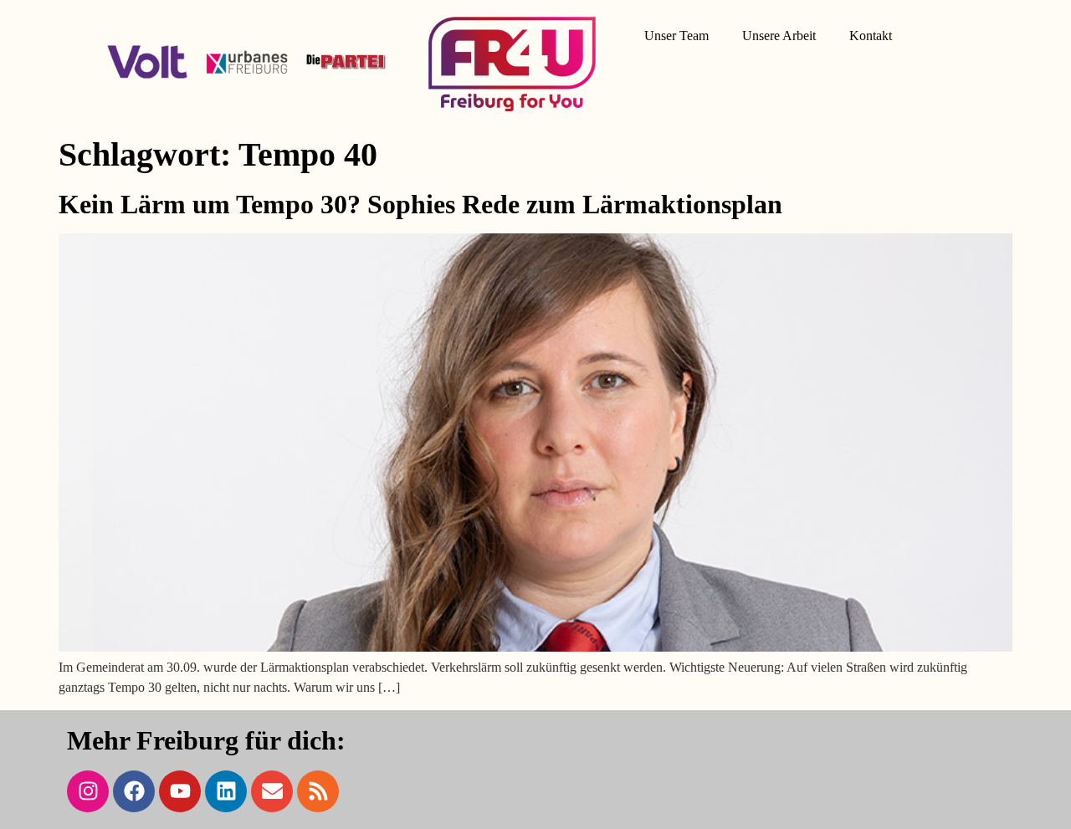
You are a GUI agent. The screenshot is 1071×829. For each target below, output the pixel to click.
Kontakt (870, 35)
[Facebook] (134, 791)
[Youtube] (180, 791)
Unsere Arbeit (779, 35)
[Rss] (318, 791)
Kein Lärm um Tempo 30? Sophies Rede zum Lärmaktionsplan (420, 204)
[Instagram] (88, 791)
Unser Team (676, 35)
